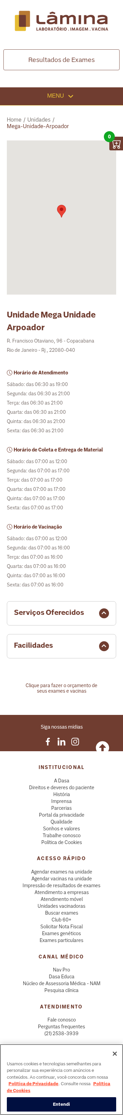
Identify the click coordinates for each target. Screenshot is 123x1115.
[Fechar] (114, 1053)
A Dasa (61, 780)
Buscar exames (61, 913)
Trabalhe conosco (62, 835)
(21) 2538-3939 (61, 1033)
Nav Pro (61, 969)
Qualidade (61, 822)
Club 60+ (61, 919)
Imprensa (61, 801)
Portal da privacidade (61, 815)
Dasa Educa (61, 976)
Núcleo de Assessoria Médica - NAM (61, 983)
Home (14, 119)
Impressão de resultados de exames (61, 885)
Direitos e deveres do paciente (61, 787)
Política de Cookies (61, 842)
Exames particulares (61, 940)
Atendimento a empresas (62, 892)
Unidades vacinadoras (61, 906)
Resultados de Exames (61, 60)
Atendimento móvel (62, 899)
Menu (56, 95)
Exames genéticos (61, 933)
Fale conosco (61, 1020)
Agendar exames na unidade (61, 872)
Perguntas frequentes (61, 1026)
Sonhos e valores (61, 828)
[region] (61, 1079)
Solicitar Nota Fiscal (61, 926)
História (61, 794)
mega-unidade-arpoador (38, 126)
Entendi (61, 1104)
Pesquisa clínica (61, 990)
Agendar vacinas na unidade (61, 878)
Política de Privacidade (33, 1083)
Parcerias (61, 808)
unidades (39, 119)
